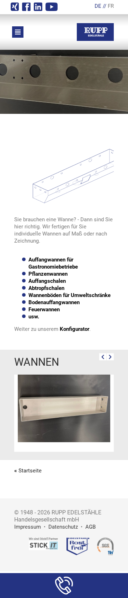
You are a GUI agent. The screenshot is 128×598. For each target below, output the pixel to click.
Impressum (27, 527)
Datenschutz (63, 527)
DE (98, 6)
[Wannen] (64, 440)
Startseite (30, 470)
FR (111, 6)
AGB (90, 527)
